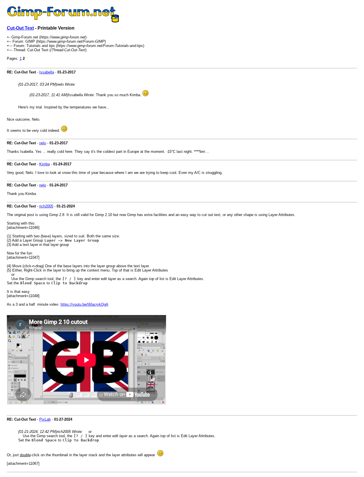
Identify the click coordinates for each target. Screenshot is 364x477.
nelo (42, 143)
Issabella (46, 72)
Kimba (44, 164)
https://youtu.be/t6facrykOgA (84, 304)
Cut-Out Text (20, 28)
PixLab (45, 419)
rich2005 (46, 206)
